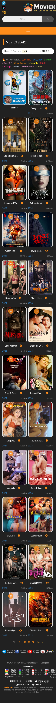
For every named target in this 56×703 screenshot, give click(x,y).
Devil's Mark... (37, 251)
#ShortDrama (28, 66)
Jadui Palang (36, 535)
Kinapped (11, 440)
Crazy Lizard (36, 108)
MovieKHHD (28, 666)
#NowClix (33, 63)
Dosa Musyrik (11, 345)
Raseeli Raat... (36, 393)
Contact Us (23, 684)
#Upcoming (25, 59)
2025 (4, 350)
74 (33, 642)
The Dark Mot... (11, 583)
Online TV (16, 681)
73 (29, 642)
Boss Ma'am (11, 298)
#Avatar (16, 66)
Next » (40, 642)
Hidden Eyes (11, 630)
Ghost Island (36, 298)
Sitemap (38, 684)
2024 (30, 113)
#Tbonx (47, 59)
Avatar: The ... (11, 251)
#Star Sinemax (20, 63)
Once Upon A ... (11, 156)
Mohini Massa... (36, 583)
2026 (30, 161)
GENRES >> (47, 51)
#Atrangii (6, 66)
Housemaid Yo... (11, 203)
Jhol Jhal (11, 535)
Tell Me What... (36, 203)
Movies (29, 681)
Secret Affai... (36, 440)
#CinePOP (7, 63)
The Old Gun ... (36, 630)
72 (25, 642)
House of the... (36, 156)
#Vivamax (37, 59)
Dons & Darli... (11, 393)
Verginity (11, 488)
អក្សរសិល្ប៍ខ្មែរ (43, 681)
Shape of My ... (36, 345)
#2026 (39, 66)
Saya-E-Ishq (36, 488)
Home (7, 51)
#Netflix (43, 63)
